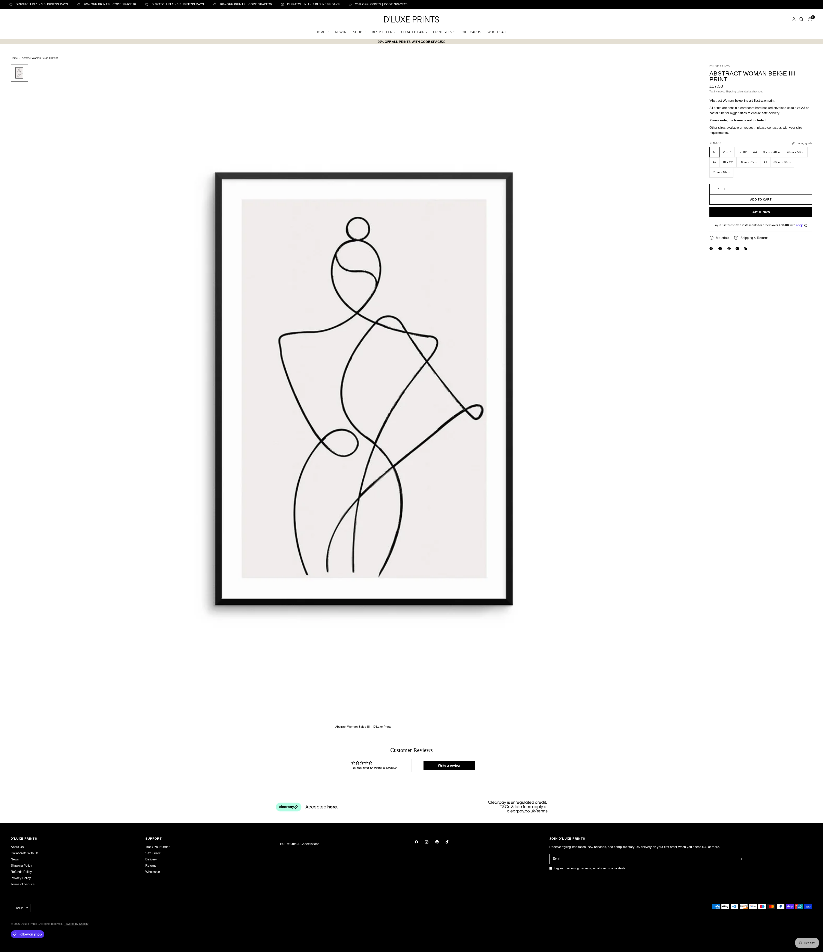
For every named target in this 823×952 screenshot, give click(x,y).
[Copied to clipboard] (746, 248)
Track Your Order (157, 847)
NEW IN (341, 32)
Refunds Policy (21, 872)
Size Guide (153, 853)
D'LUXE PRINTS (24, 838)
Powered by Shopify (76, 923)
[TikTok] (450, 841)
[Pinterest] (730, 248)
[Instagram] (429, 842)
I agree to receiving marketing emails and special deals (589, 868)
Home (14, 58)
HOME (320, 32)
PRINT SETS (442, 32)
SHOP (357, 32)
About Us (17, 847)
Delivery (151, 859)
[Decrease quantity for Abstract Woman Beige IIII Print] (713, 189)
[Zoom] (687, 73)
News (15, 859)
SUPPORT (153, 838)
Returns (150, 865)
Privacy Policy (21, 878)
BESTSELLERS (383, 32)
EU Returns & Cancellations (299, 844)
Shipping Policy (21, 865)
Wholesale (152, 872)
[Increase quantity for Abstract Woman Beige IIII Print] (724, 189)
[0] (809, 19)
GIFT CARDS (471, 32)
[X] (721, 248)
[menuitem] (322, 32)
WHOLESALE (498, 32)
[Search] (801, 19)
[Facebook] (712, 248)
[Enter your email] (740, 859)
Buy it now (761, 212)
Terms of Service (23, 884)
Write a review (449, 765)
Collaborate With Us (25, 853)
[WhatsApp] (738, 248)
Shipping (730, 91)
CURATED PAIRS (414, 32)
